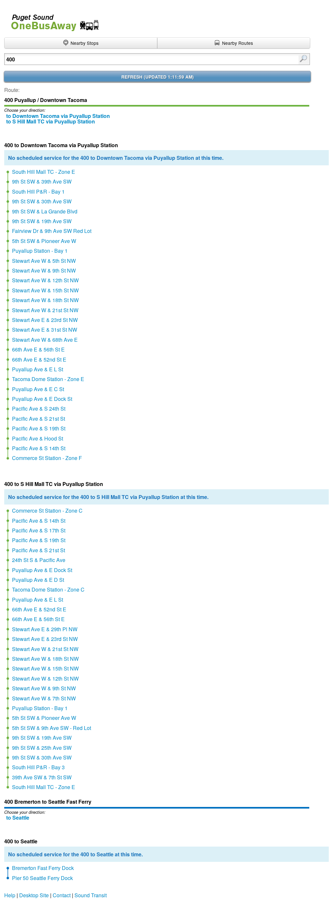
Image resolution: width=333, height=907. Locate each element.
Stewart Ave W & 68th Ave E (45, 339)
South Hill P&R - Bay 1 (38, 191)
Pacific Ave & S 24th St (38, 408)
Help (9, 895)
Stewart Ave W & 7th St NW (44, 698)
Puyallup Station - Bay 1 (40, 250)
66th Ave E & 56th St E (38, 349)
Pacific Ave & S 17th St (38, 530)
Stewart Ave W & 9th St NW (44, 270)
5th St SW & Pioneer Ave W (44, 241)
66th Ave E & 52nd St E (39, 359)
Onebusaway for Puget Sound (52, 20)
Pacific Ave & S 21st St (38, 418)
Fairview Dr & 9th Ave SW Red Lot (51, 231)
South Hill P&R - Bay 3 (38, 767)
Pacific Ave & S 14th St (38, 448)
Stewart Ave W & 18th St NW (45, 300)
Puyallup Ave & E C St (38, 389)
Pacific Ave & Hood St (37, 438)
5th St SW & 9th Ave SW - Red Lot (51, 728)
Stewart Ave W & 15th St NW (45, 290)
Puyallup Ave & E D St (38, 579)
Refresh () (157, 77)
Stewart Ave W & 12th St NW (45, 280)
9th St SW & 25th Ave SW (42, 747)
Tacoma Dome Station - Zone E (48, 379)
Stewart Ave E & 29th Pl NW (44, 629)
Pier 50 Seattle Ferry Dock (42, 878)
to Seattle (17, 817)
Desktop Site (34, 895)
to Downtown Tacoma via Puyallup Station (58, 116)
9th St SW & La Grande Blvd (44, 211)
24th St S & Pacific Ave (38, 560)
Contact (62, 895)
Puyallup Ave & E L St (37, 369)
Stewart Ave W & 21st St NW (45, 310)
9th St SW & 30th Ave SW (42, 201)
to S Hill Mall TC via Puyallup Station (50, 121)
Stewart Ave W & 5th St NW (44, 260)
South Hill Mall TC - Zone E (43, 171)
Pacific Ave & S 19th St (38, 428)
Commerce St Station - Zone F (47, 458)
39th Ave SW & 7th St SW (42, 777)
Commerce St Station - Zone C (47, 510)
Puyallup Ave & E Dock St (42, 398)
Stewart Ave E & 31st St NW (44, 329)
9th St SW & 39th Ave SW (42, 181)
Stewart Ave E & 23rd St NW (45, 320)
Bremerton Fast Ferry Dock (43, 868)
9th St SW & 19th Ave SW (42, 221)
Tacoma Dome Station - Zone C (48, 589)
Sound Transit (90, 895)
